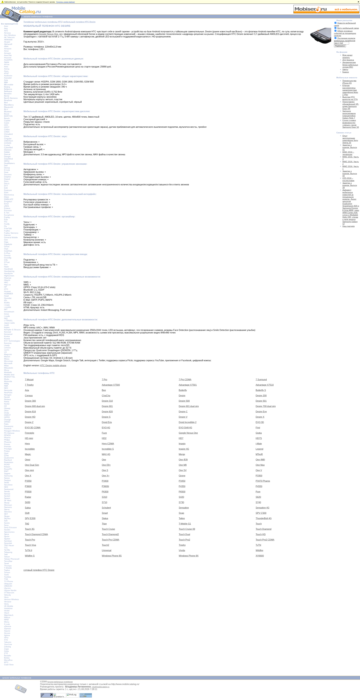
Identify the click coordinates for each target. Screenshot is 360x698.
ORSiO (7, 422)
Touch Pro (30, 540)
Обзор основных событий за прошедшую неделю (345, 33)
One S (105, 470)
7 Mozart (29, 379)
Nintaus (7, 399)
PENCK (7, 435)
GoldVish (8, 251)
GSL (6, 260)
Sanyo (7, 478)
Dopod (7, 179)
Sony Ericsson (10, 527)
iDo (5, 300)
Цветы (345, 69)
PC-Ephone (9, 433)
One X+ (105, 475)
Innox (6, 314)
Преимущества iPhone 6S (349, 82)
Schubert (106, 507)
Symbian (8, 541)
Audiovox (8, 75)
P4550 (259, 486)
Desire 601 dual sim (189, 406)
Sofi (5, 521)
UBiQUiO (8, 586)
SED (6, 487)
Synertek (8, 543)
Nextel (7, 397)
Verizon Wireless (11, 599)
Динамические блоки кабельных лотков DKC (350, 64)
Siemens (8, 507)
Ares (6, 66)
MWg (6, 383)
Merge (182, 454)
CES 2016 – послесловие (348, 179)
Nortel (6, 404)
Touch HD (261, 534)
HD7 (181, 438)
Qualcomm (9, 458)
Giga (6, 242)
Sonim (7, 523)
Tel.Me (7, 550)
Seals (6, 482)
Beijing (7, 87)
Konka (7, 336)
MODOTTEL (9, 377)
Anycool (7, 57)
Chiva (6, 136)
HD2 (104, 438)
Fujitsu (7, 231)
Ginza (6, 246)
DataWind (8, 159)
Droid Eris (107, 422)
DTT (6, 186)
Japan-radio (9, 323)
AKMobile (8, 39)
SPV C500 (261, 513)
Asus (6, 71)
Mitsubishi (8, 368)
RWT (6, 471)
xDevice (7, 626)
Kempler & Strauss (12, 329)
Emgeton (8, 201)
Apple (6, 62)
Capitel (7, 120)
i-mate (7, 305)
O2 (5, 406)
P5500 (28, 491)
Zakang (7, 646)
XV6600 (260, 556)
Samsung (8, 476)
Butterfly (183, 390)
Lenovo (7, 347)
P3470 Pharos (263, 481)
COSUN (7, 143)
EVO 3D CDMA (32, 427)
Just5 (6, 325)
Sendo (7, 491)
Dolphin (7, 177)
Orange (7, 419)
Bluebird (7, 111)
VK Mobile (8, 606)
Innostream (9, 312)
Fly (5, 226)
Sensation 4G (262, 507)
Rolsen (7, 467)
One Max (260, 465)
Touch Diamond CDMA (36, 534)
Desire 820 (107, 411)
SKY (6, 514)
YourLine (8, 644)
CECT (6, 127)
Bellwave (8, 91)
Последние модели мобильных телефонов (344, 39)
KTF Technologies (12, 341)
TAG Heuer (9, 545)
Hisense (7, 278)
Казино (345, 72)
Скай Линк (9, 664)
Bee (104, 390)
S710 (104, 502)
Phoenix (7, 442)
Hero (27, 443)
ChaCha (106, 395)
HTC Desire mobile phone (53, 365)
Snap (181, 513)
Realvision (8, 462)
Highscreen (9, 276)
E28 (6, 188)
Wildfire (259, 550)
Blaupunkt (8, 107)
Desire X (260, 417)
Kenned (7, 332)
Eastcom (8, 190)
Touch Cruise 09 (187, 529)
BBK (6, 82)
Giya (6, 249)
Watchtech (8, 615)
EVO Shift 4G (185, 427)
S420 (181, 497)
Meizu (6, 359)
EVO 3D (260, 422)
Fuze (104, 433)
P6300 (105, 491)
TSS (6, 579)
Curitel (7, 145)
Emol (6, 204)
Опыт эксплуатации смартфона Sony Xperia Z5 (350, 139)
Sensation (184, 507)
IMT (6, 309)
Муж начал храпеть (347, 56)
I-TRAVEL (8, 320)
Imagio (182, 443)
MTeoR (259, 454)
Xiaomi (7, 631)
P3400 (105, 481)
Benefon (8, 93)
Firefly (7, 224)
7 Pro (104, 379)
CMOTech (8, 141)
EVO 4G (106, 427)
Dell (5, 165)
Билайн (7, 655)
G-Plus (7, 253)
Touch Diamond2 (110, 534)
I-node (7, 316)
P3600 (28, 486)
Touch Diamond (263, 529)
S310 (104, 497)
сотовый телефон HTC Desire (38, 570)
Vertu (6, 604)
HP (5, 287)
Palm (6, 424)
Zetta (6, 651)
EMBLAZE (8, 199)
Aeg (6, 28)
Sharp (6, 503)
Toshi (6, 575)
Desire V (183, 417)
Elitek (6, 197)
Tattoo (182, 518)
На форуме (341, 52)
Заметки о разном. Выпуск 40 (349, 173)
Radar (28, 497)
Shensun (8, 505)
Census (29, 395)
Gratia (259, 433)
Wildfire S (30, 556)
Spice (6, 534)
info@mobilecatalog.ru (100, 687)
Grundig (7, 258)
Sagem (7, 473)
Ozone (182, 475)
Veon (6, 597)
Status (105, 518)
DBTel (6, 161)
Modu (6, 379)
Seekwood (8, 489)
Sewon (7, 498)
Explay (7, 217)
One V (259, 470)
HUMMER (8, 294)
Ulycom (7, 588)
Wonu (6, 622)
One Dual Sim (32, 465)
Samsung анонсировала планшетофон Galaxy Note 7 (349, 114)
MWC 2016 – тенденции (348, 153)
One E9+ (106, 465)
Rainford (8, 460)
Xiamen (7, 628)
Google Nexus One (48, 34)
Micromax (8, 361)
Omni (27, 459)
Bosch (7, 118)
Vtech (6, 613)
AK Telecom (9, 37)
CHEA (6, 132)
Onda (6, 413)
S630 (27, 502)
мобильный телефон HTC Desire (79, 22)
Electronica (9, 195)
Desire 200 (261, 395)
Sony (6, 525)
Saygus (7, 480)
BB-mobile (8, 84)
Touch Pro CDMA (110, 540)
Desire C (183, 411)
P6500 (182, 491)
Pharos (7, 437)
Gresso (7, 255)
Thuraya (8, 566)
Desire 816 (30, 411)
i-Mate (259, 443)
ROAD (7, 464)
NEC (6, 388)
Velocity (7, 595)
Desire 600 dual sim (35, 406)
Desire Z (29, 422)
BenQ (6, 96)
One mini (29, 470)
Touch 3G (29, 529)
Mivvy (6, 370)
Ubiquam (8, 584)
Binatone (8, 100)
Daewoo (7, 150)
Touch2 (105, 545)
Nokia (6, 401)
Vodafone (8, 608)
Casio (6, 123)
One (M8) (260, 459)
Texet (6, 563)
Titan (104, 524)
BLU (6, 109)
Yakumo (7, 642)
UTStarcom (9, 593)
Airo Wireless (10, 35)
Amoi (6, 51)
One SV (183, 470)
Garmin (7, 235)
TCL (6, 548)
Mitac (6, 365)
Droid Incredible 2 (187, 422)
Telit (6, 554)
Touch (259, 524)
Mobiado (8, 372)
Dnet (6, 172)
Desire (182, 395)
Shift (27, 513)
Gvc (6, 264)
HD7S (259, 438)
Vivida (182, 550)
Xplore (7, 635)
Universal (106, 550)
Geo (6, 240)
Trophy (182, 545)
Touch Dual (184, 534)
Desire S (106, 417)
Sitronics (8, 512)
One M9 (183, 465)
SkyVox (7, 518)
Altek (6, 46)
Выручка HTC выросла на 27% (350, 98)
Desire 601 (107, 406)
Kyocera (7, 343)
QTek (6, 455)
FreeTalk (8, 228)
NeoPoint (8, 392)
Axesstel (8, 78)
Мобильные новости (346, 77)
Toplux (7, 570)
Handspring (9, 271)
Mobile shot (9, 374)
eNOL (6, 206)
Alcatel (7, 42)
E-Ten (6, 213)
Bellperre (8, 89)
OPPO (7, 417)
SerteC (7, 496)
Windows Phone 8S (112, 556)
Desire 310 (107, 401)
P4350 (182, 486)
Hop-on (7, 285)
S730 (181, 502)
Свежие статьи (343, 133)
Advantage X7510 (265, 385)
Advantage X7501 (188, 385)
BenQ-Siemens (11, 98)
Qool (6, 453)
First (258, 427)
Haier (6, 267)
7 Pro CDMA (185, 379)
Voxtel (6, 610)
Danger (7, 156)
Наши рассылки (344, 20)
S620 (258, 497)
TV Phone (8, 581)
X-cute (7, 624)
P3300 (259, 475)
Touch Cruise (108, 529)
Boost (6, 114)
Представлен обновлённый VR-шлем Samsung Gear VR (350, 105)
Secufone (8, 485)
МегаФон (8, 660)
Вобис (7, 658)
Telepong (8, 552)
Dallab (7, 152)
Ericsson (8, 210)
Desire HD (30, 417)
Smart (105, 513)
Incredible (30, 449)
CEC (6, 125)
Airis (6, 31)
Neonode (8, 390)
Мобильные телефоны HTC (39, 373)
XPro (6, 637)
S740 (258, 502)
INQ (6, 318)
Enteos (7, 208)
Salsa (28, 507)
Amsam (7, 53)
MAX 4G (106, 454)
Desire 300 (30, 401)
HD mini (29, 438)
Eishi (6, 192)
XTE (6, 640)
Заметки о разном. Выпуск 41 (349, 147)
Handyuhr (8, 273)
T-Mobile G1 (185, 524)
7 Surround (261, 379)
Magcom (8, 354)
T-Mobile (8, 568)
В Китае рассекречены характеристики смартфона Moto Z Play (350, 90)
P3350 (28, 481)
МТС (6, 662)
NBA (6, 386)
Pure (258, 491)
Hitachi (7, 280)
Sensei (7, 494)
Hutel (6, 296)
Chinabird (8, 134)
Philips (7, 440)
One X (28, 475)
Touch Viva (30, 545)
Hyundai (7, 298)
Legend (259, 449)
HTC (6, 289)
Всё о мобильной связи (348, 28)
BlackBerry (9, 105)
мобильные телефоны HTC (48, 22)
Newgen (7, 395)
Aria (27, 390)
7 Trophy (29, 385)
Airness (7, 33)
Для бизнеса (348, 60)
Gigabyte (8, 244)
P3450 (182, 481)
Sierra (6, 509)
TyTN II (28, 550)
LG (5, 352)
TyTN (258, 545)
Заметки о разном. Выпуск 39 (349, 185)
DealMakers (9, 163)
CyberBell (8, 147)
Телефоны (28, 22)
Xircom (7, 633)
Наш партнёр (348, 226)
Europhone (9, 215)
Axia (6, 80)
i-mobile (7, 307)
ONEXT (7, 415)
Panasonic (8, 426)
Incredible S (108, 449)
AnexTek (8, 55)
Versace (7, 601)
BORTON (8, 116)
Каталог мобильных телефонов (60, 682)
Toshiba (7, 577)
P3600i (105, 486)
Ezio (6, 219)
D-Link (7, 170)
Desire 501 (261, 401)
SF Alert (7, 500)
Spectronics (9, 532)
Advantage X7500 (111, 385)
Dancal (7, 154)
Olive (6, 410)
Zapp (6, 649)
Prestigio (8, 449)
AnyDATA (8, 60)
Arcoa (6, 64)
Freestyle (29, 433)
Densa (7, 168)
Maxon (7, 356)
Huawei (7, 291)
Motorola (8, 381)
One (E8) (183, 459)
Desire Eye (261, 411)
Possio (7, 444)
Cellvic (7, 129)
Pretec (7, 451)
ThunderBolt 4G (264, 518)
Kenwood (8, 334)
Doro (6, 181)
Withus (7, 617)
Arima (6, 69)
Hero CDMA (108, 443)
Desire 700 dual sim (266, 406)
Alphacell (8, 44)
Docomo (8, 174)
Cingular (8, 138)
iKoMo (7, 303)
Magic (28, 454)
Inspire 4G (184, 449)
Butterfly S (261, 390)
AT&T (6, 73)
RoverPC (8, 469)
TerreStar (8, 561)
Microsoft (8, 363)
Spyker (7, 539)
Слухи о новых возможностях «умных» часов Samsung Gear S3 (350, 123)
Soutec (7, 530)
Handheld (8, 269)
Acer (6, 26)
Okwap (7, 408)
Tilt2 (27, 524)
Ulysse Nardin (10, 590)
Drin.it (6, 183)
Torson (7, 572)
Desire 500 (184, 401)
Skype (7, 516)
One (104, 459)
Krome (7, 338)
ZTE (6, 653)
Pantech (7, 428)
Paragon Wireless (12, 431)
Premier (7, 446)
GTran (7, 262)
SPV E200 (30, 518)
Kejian (7, 327)
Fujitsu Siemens (11, 233)
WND (6, 619)
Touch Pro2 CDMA (265, 540)
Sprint (6, 536)
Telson (7, 557)
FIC (5, 222)
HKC (6, 282)
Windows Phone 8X (189, 556)
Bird (6, 102)
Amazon (7, 48)
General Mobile (11, 237)
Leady (7, 345)
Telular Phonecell (11, 559)
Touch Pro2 (184, 540)
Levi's (6, 350)
